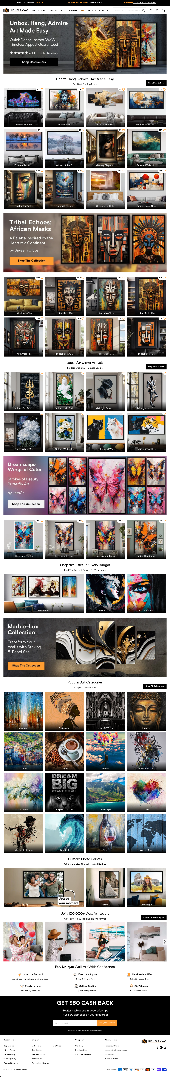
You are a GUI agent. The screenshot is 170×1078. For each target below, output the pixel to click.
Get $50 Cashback (107, 1023)
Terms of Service (89, 1030)
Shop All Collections (155, 686)
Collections (38, 10)
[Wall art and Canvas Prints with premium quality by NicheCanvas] (15, 10)
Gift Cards (57, 1046)
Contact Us (109, 1054)
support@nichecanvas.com (116, 1050)
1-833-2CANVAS (112, 1059)
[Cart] (163, 10)
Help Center (8, 1046)
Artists (92, 10)
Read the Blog (81, 1050)
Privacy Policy (98, 1030)
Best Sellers (56, 10)
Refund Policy (9, 1054)
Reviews (103, 10)
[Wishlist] (157, 10)
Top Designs (37, 1050)
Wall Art (91, 914)
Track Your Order (112, 1046)
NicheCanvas (21, 1070)
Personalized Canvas (40, 1063)
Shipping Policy (9, 1059)
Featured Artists (38, 1054)
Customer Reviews (83, 1054)
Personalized (73, 10)
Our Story (79, 1046)
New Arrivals (37, 1059)
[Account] (151, 10)
